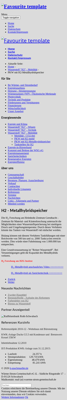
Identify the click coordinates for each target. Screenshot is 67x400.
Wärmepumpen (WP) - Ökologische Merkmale (32, 93)
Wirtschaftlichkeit (17, 108)
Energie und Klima (17, 124)
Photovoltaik (14, 96)
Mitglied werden (16, 203)
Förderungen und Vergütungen (23, 102)
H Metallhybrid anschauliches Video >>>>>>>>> (37, 266)
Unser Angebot (15, 111)
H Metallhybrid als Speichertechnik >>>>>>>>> (36, 273)
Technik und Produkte (19, 99)
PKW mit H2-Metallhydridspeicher (32, 141)
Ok (26, 397)
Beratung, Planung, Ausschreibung (26, 180)
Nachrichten (14, 198)
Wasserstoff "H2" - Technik (22, 130)
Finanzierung (14, 105)
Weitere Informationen (12, 397)
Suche (11, 26)
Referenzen (14, 192)
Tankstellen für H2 (24, 144)
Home (11, 23)
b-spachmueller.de (19, 368)
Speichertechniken (17, 156)
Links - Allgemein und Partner (23, 200)
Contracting (14, 186)
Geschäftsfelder (16, 177)
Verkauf (12, 183)
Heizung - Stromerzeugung (22, 91)
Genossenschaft (16, 174)
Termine (12, 195)
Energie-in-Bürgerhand (20, 147)
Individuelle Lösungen (19, 189)
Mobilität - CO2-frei (24, 135)
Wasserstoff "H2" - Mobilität (22, 132)
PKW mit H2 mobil (24, 138)
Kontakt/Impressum (18, 32)
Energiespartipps (16, 88)
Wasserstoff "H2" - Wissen (21, 127)
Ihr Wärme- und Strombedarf (23, 85)
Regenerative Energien (19, 159)
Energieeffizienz (16, 162)
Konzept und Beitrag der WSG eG (25, 150)
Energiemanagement (18, 153)
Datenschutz (14, 29)
